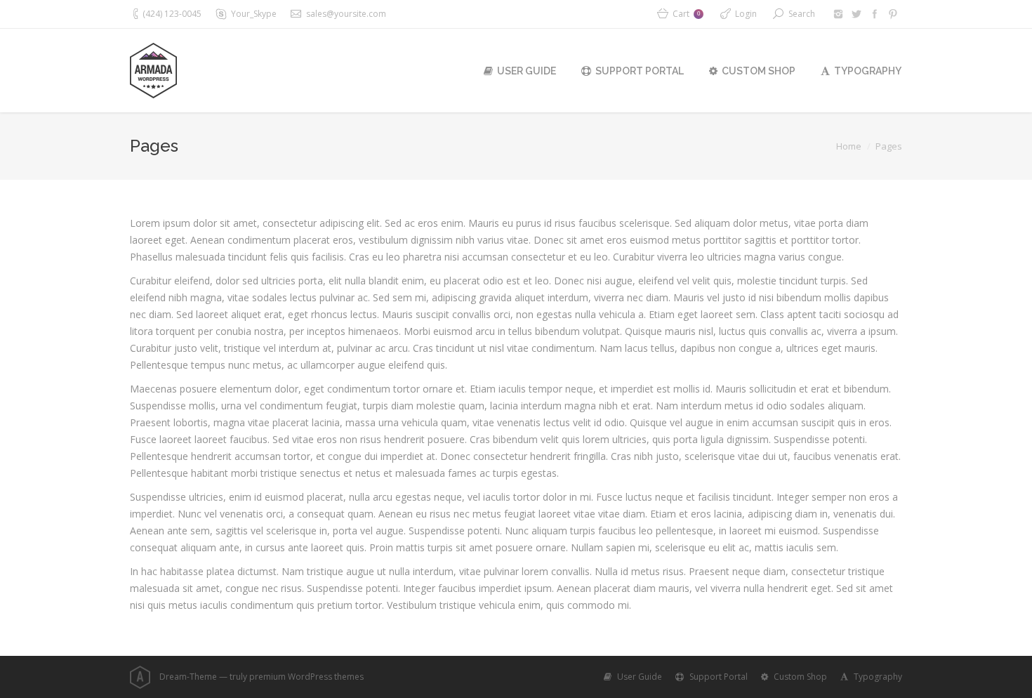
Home (848, 146)
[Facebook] (874, 14)
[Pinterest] (893, 14)
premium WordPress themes (306, 677)
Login (746, 14)
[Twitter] (856, 14)
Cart (686, 14)
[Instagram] (838, 14)
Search (801, 14)
